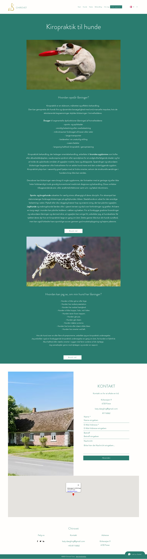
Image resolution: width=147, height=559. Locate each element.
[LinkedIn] (43, 541)
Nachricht (88, 441)
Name (86, 417)
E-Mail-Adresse (91, 425)
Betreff (87, 433)
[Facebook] (37, 541)
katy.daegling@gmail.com (106, 409)
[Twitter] (41, 541)
